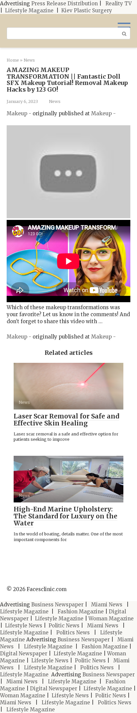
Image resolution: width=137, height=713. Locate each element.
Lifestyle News (23, 625)
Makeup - (20, 113)
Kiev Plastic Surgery (86, 10)
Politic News (63, 625)
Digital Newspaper (23, 653)
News (55, 101)
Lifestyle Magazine (29, 10)
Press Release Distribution (65, 3)
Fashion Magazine (80, 611)
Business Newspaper (57, 604)
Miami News (107, 604)
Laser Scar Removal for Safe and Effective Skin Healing (66, 419)
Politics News (73, 632)
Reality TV (118, 3)
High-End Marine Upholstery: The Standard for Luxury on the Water (65, 516)
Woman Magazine (111, 618)
